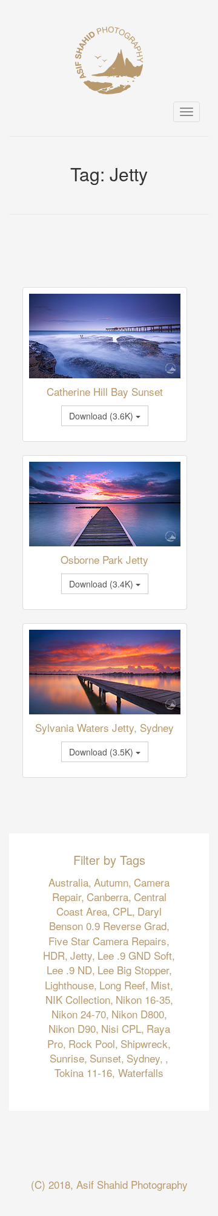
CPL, (124, 911)
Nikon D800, (139, 1013)
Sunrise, (68, 1058)
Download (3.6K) (102, 416)
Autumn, (112, 882)
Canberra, (109, 896)
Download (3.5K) (102, 752)
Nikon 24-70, (80, 1013)
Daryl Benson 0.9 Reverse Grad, (109, 918)
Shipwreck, (146, 1043)
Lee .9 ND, (71, 969)
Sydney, (145, 1058)
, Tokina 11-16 (111, 1065)
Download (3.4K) (102, 584)
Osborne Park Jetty (104, 559)
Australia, (69, 882)
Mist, (162, 984)
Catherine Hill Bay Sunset (105, 391)
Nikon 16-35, (144, 999)
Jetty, (82, 955)
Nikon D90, (73, 1028)
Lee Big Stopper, (134, 969)
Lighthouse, (71, 984)
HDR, (55, 955)
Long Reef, (123, 984)
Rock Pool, (93, 1043)
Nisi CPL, (122, 1028)
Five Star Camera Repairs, (109, 940)
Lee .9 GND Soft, (136, 955)
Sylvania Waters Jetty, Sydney (104, 727)
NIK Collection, (79, 999)
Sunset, (107, 1058)
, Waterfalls (138, 1072)
